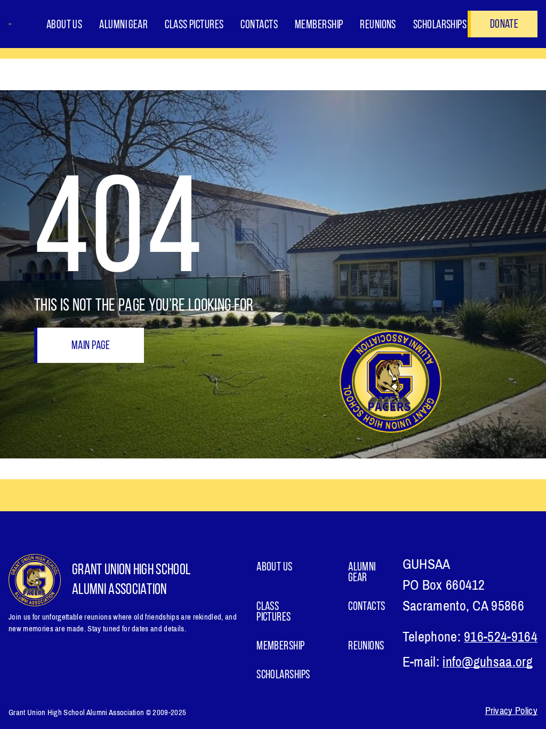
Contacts (259, 25)
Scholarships (440, 25)
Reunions (378, 25)
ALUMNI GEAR (123, 25)
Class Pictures (194, 25)
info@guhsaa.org (488, 662)
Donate (504, 25)
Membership (319, 25)
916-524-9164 (500, 636)
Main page (90, 346)
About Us (64, 25)
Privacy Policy (511, 710)
